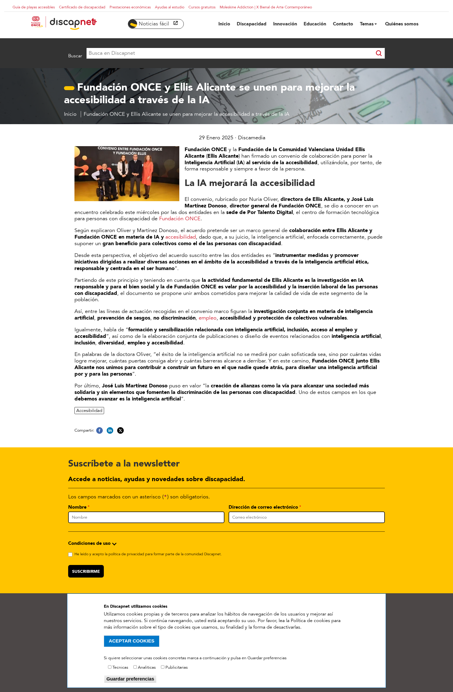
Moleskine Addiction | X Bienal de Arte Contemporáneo (266, 7)
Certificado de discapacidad (82, 7)
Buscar (75, 56)
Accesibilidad (89, 410)
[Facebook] (99, 430)
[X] (120, 430)
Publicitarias (176, 667)
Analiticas (147, 667)
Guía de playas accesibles (34, 7)
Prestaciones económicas (130, 7)
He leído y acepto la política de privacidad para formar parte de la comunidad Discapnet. (148, 554)
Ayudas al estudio (169, 7)
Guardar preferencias (130, 679)
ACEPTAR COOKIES (131, 641)
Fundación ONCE (180, 219)
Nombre (77, 507)
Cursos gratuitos (201, 7)
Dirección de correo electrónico (263, 507)
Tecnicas (120, 667)
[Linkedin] (110, 430)
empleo (208, 318)
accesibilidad (180, 237)
